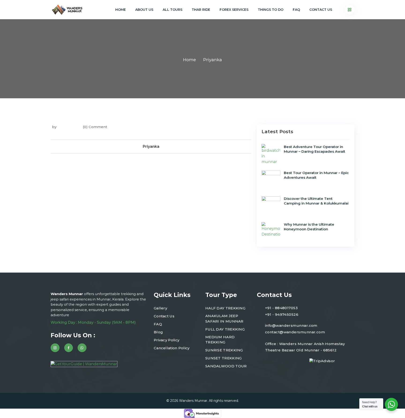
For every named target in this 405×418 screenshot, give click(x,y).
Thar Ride (201, 10)
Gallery (160, 308)
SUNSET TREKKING (223, 358)
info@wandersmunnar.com (291, 325)
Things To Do (270, 10)
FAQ (296, 10)
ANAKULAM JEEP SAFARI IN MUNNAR (224, 318)
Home (120, 10)
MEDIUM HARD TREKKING (220, 340)
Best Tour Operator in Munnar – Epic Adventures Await (316, 175)
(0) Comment (95, 127)
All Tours (172, 10)
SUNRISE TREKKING (224, 350)
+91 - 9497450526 (281, 314)
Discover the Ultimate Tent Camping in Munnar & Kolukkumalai (316, 200)
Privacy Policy (166, 340)
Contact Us (320, 10)
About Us (144, 10)
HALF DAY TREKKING (225, 308)
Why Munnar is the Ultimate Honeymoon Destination (309, 226)
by (54, 127)
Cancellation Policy (172, 348)
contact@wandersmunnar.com (295, 332)
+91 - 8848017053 (281, 308)
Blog (158, 332)
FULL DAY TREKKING (225, 329)
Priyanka (151, 146)
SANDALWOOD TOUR (226, 366)
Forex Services (234, 10)
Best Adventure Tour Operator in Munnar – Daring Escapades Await (314, 149)
